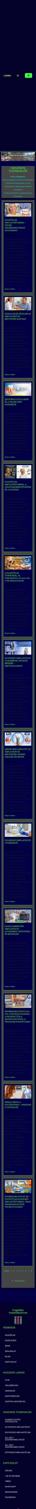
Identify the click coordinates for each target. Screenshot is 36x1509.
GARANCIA (10, 1391)
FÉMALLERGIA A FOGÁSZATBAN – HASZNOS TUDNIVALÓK (18, 1104)
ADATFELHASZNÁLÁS (15, 1401)
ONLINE (8, 1471)
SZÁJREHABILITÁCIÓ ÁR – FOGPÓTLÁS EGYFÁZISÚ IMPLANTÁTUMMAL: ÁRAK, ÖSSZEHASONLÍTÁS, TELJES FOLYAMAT (18, 1201)
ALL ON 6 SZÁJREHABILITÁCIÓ (14, 1446)
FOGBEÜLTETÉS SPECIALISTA (12, 1421)
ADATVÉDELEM (12, 1396)
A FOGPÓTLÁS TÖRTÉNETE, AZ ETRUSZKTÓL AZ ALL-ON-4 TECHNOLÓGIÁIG (17, 577)
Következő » (20, 1281)
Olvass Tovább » (10, 289)
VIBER (8, 1481)
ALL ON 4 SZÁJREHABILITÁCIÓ (14, 1439)
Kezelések (10, 1340)
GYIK (7, 1380)
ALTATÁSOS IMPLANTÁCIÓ (17, 1427)
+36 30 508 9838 (12, 1476)
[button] (18, 75)
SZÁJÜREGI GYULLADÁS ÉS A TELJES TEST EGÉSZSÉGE (16, 402)
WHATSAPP (10, 1487)
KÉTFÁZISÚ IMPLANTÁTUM (17, 1452)
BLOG (7, 1356)
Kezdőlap (10, 1335)
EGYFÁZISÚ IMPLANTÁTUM (17, 1432)
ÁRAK (7, 1346)
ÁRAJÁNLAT (10, 1351)
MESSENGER (11, 1492)
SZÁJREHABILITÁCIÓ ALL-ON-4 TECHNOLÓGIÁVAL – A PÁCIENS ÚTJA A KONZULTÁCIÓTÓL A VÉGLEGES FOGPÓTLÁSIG (18, 1016)
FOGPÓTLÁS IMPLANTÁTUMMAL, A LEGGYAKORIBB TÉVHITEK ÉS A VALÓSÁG (18, 486)
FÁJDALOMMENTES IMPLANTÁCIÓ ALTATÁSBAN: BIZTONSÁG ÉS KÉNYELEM (17, 930)
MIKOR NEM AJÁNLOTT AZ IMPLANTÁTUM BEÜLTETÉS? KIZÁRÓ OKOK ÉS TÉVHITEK (18, 753)
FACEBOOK (10, 1497)
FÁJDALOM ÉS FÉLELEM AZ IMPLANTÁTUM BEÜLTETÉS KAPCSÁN (18, 316)
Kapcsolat (11, 1362)
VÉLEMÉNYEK (11, 1385)
